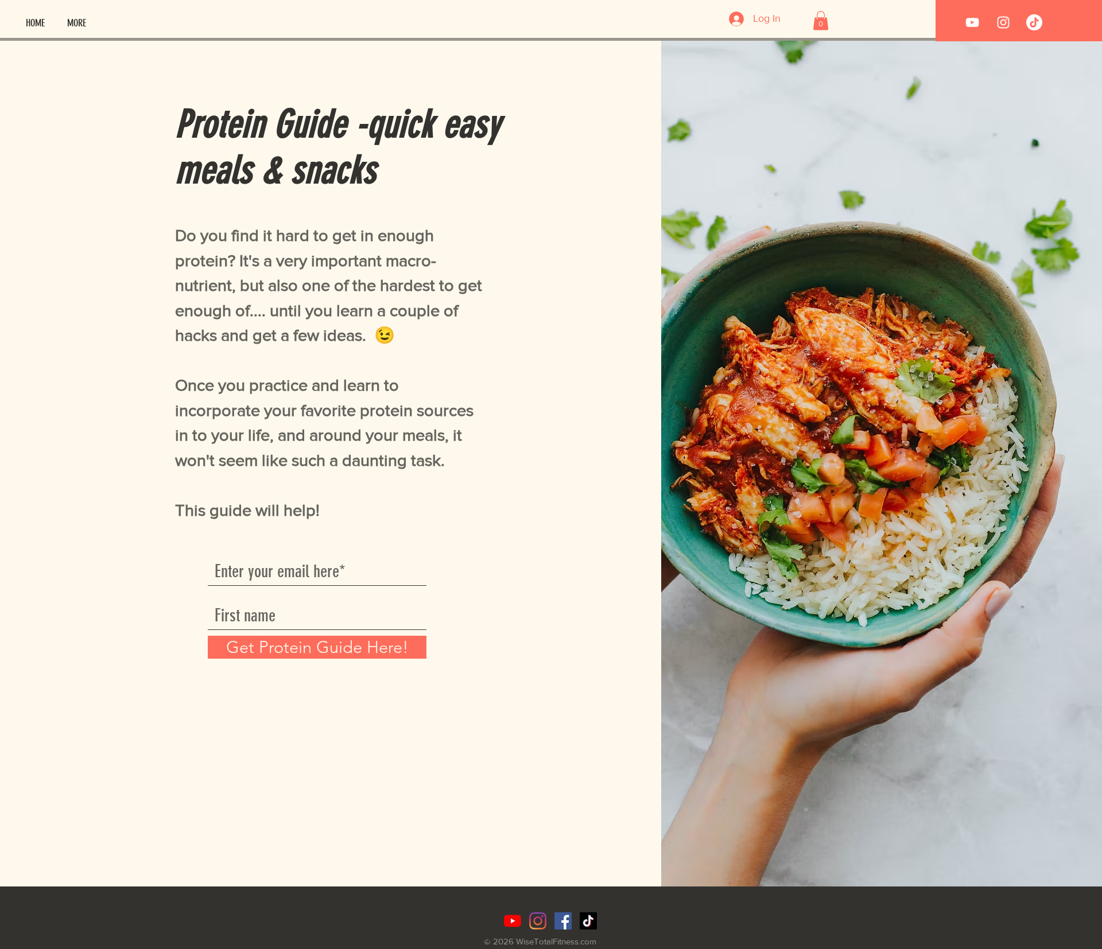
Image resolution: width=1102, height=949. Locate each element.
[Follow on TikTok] (1034, 22)
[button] (821, 20)
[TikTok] (588, 920)
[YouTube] (512, 920)
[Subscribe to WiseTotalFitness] (972, 22)
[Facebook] (563, 920)
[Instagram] (537, 920)
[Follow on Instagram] (1003, 22)
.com (587, 941)
